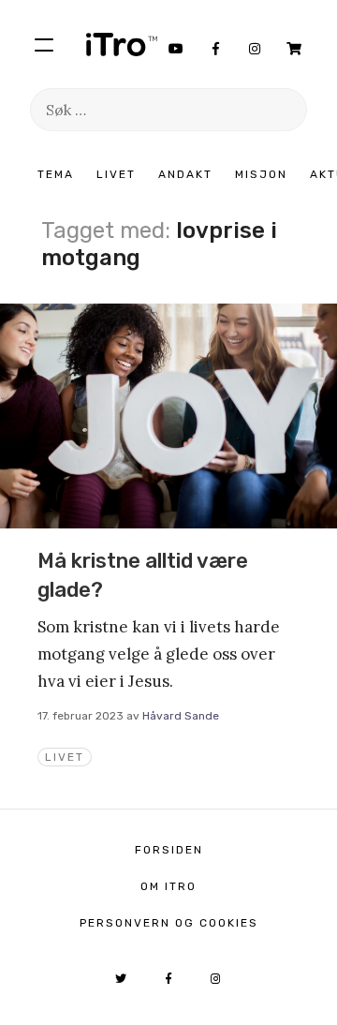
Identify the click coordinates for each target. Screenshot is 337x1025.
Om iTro (168, 886)
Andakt (185, 174)
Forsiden (169, 849)
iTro (121, 44)
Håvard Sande (180, 715)
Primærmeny (44, 44)
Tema (55, 174)
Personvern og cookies (169, 922)
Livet (116, 174)
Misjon (261, 174)
